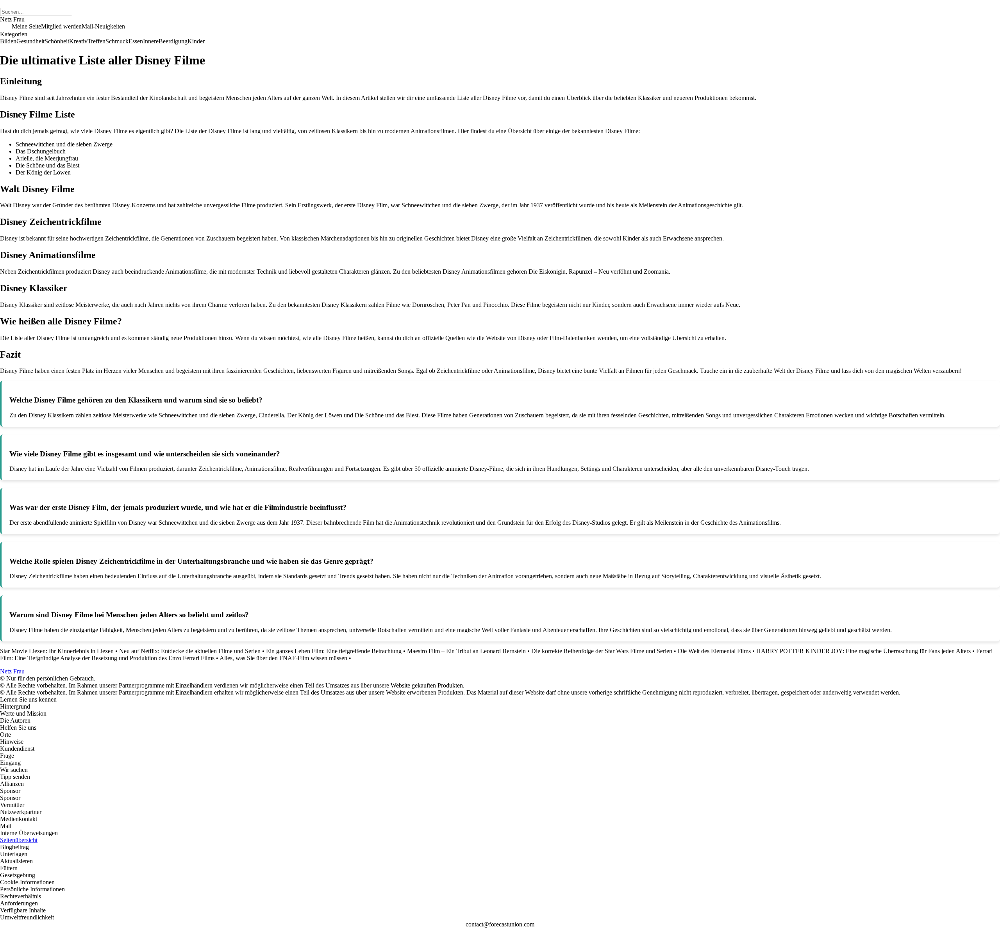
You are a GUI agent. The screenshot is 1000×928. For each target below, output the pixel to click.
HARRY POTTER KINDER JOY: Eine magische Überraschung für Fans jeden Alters (863, 651)
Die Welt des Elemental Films (714, 651)
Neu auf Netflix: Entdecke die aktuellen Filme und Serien (190, 651)
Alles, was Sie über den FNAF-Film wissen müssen (283, 658)
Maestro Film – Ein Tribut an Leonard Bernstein (466, 651)
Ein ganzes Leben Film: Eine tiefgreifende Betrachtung (334, 651)
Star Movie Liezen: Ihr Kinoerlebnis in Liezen (57, 651)
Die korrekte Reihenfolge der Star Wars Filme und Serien (601, 651)
